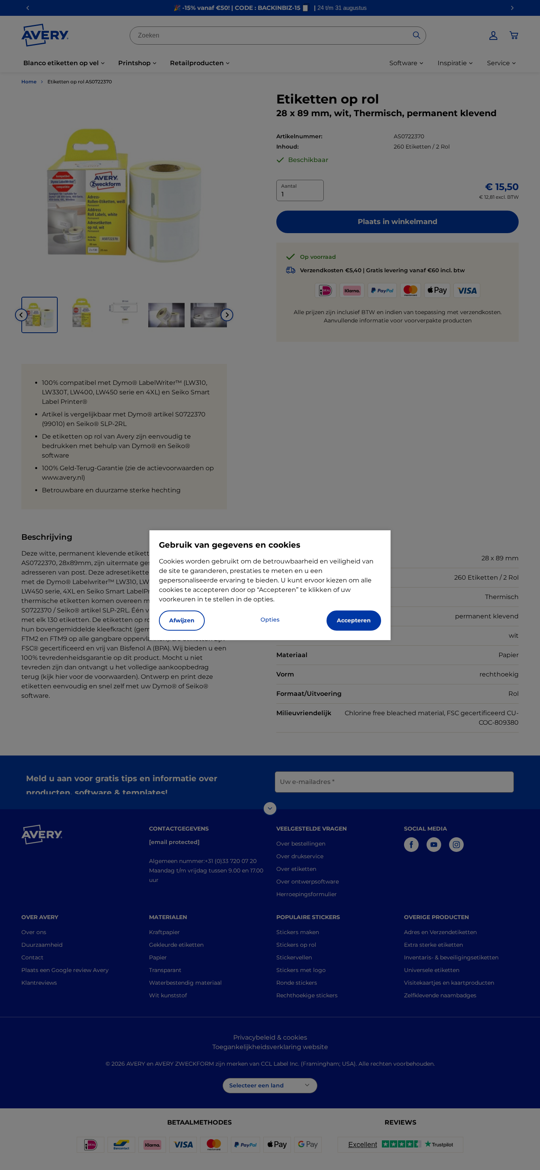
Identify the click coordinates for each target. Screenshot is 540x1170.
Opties (270, 619)
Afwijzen (181, 620)
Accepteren (354, 620)
